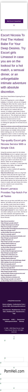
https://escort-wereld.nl (7, 220)
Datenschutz (21, 317)
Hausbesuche (20, 309)
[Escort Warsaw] (14, 389)
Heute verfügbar (7, 302)
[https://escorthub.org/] (14, 357)
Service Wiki (6, 304)
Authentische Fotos (19, 302)
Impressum (6, 317)
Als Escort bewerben (14, 20)
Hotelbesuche (11, 309)
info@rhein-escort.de (14, 299)
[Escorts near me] (14, 365)
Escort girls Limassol (7, 209)
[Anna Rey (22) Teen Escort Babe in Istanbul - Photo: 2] (14, 29)
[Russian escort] (14, 373)
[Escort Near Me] (14, 383)
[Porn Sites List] (14, 369)
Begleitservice (16, 308)
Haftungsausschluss (11, 319)
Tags (14, 311)
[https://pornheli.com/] (14, 362)
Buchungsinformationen (18, 304)
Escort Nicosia (5, 153)
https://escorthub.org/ (7, 172)
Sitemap (21, 319)
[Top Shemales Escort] (14, 386)
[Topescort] (14, 378)
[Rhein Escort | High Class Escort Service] (14, 10)
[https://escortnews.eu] (14, 345)
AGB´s (13, 317)
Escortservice (7, 308)
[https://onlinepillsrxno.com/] (14, 337)
